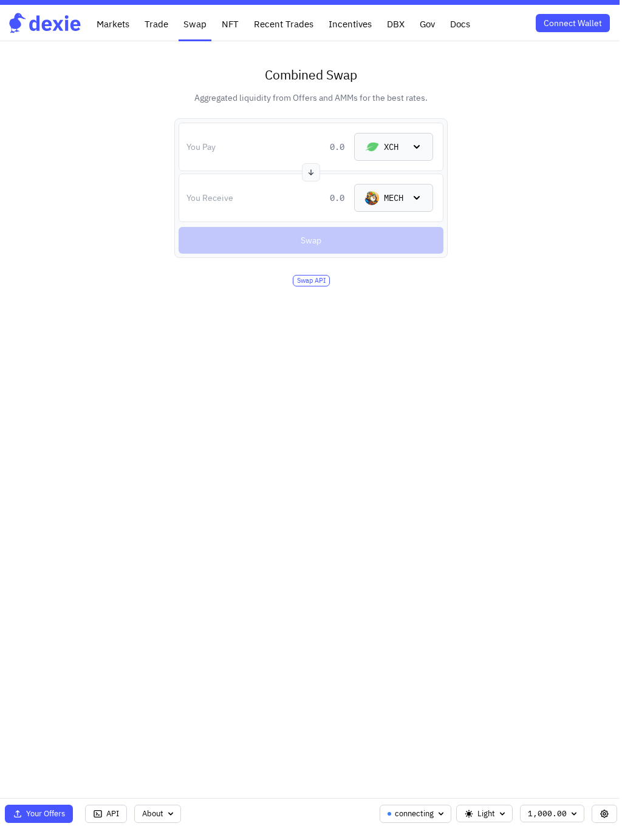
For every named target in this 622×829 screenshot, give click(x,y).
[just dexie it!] (45, 23)
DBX (396, 24)
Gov (427, 24)
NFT (230, 24)
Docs (460, 24)
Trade (156, 24)
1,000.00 (547, 813)
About (152, 813)
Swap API (311, 280)
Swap (195, 24)
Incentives (350, 24)
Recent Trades (283, 24)
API (112, 813)
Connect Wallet (573, 23)
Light (486, 813)
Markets (113, 24)
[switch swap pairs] (311, 172)
